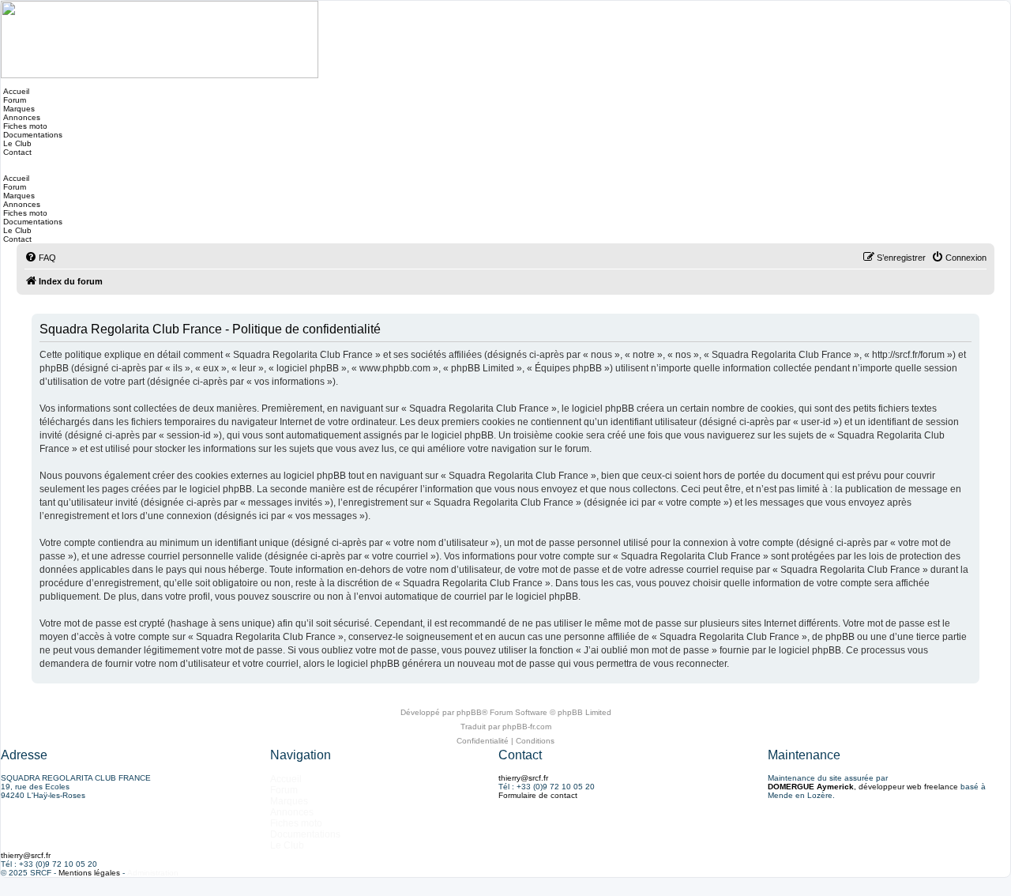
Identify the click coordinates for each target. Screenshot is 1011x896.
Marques (18, 108)
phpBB (469, 712)
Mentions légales (89, 872)
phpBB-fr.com (526, 726)
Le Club (16, 143)
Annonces (20, 117)
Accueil (15, 91)
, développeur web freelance (863, 786)
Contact (16, 152)
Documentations (31, 134)
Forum (13, 100)
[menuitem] (40, 257)
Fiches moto (24, 126)
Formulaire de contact (537, 795)
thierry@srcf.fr (523, 778)
